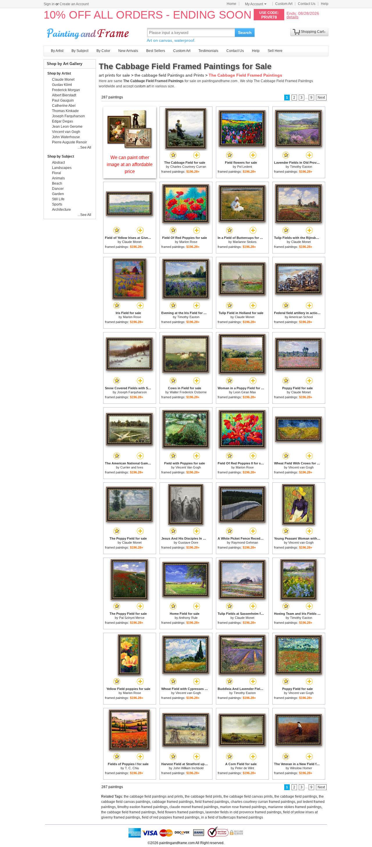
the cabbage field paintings (295, 796)
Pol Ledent (244, 166)
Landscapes (61, 168)
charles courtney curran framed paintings (263, 802)
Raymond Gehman (244, 542)
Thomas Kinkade (65, 111)
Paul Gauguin (63, 100)
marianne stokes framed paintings (294, 807)
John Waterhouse (66, 137)
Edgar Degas (62, 121)
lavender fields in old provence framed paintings (243, 812)
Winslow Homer (301, 768)
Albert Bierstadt (64, 95)
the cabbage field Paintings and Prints (169, 75)
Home (231, 4)
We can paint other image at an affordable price (130, 164)
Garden (58, 194)
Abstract (58, 163)
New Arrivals (128, 51)
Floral (56, 173)
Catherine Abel (64, 106)
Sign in (49, 4)
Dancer (58, 189)
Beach (57, 183)
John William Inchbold (188, 768)
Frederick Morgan (66, 90)
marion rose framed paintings (243, 807)
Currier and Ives (131, 467)
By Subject (79, 51)
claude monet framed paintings (193, 807)
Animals (58, 178)
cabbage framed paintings (172, 802)
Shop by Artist (59, 73)
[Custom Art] (129, 147)
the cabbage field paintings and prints (153, 796)
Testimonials (208, 51)
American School (301, 317)
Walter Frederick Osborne (188, 392)
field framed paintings (212, 802)
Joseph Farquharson (132, 392)
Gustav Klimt (62, 85)
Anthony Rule (188, 617)
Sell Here (275, 51)
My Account (254, 4)
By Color (103, 51)
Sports (57, 204)
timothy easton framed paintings (142, 807)
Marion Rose (188, 242)
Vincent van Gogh (301, 467)
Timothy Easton (301, 166)
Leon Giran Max (244, 392)
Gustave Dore (188, 542)
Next (321, 97)
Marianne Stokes (245, 242)
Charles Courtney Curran (188, 166)
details (292, 17)
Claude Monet (132, 242)
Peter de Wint (244, 768)
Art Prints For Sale (88, 32)
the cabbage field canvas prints (248, 796)
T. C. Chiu (132, 768)
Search (245, 32)
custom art (142, 86)
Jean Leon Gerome (67, 127)
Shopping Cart (312, 32)
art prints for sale (114, 75)
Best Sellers (155, 51)
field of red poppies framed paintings (170, 817)
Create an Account (74, 4)
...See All (84, 147)
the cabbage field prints (203, 796)
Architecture (61, 210)
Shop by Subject (60, 156)
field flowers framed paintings (181, 812)
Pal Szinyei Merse (131, 617)
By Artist (57, 51)
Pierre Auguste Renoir (69, 142)
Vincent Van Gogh (188, 467)
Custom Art (283, 4)
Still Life (58, 199)
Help (324, 4)
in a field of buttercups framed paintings (232, 817)
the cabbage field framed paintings (128, 812)
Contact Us (306, 4)
